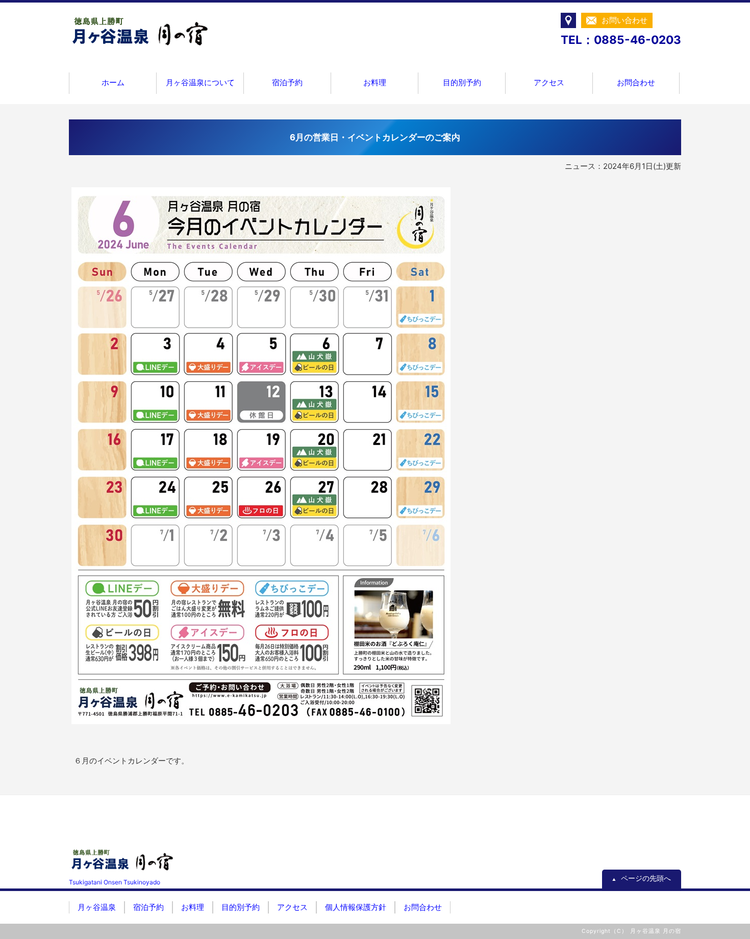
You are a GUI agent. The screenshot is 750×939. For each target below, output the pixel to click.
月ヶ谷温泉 (97, 907)
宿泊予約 (287, 82)
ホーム (113, 82)
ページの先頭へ (641, 878)
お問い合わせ (624, 20)
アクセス (549, 82)
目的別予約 (462, 82)
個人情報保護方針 (355, 907)
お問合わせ (636, 82)
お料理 (374, 82)
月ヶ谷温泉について (200, 82)
